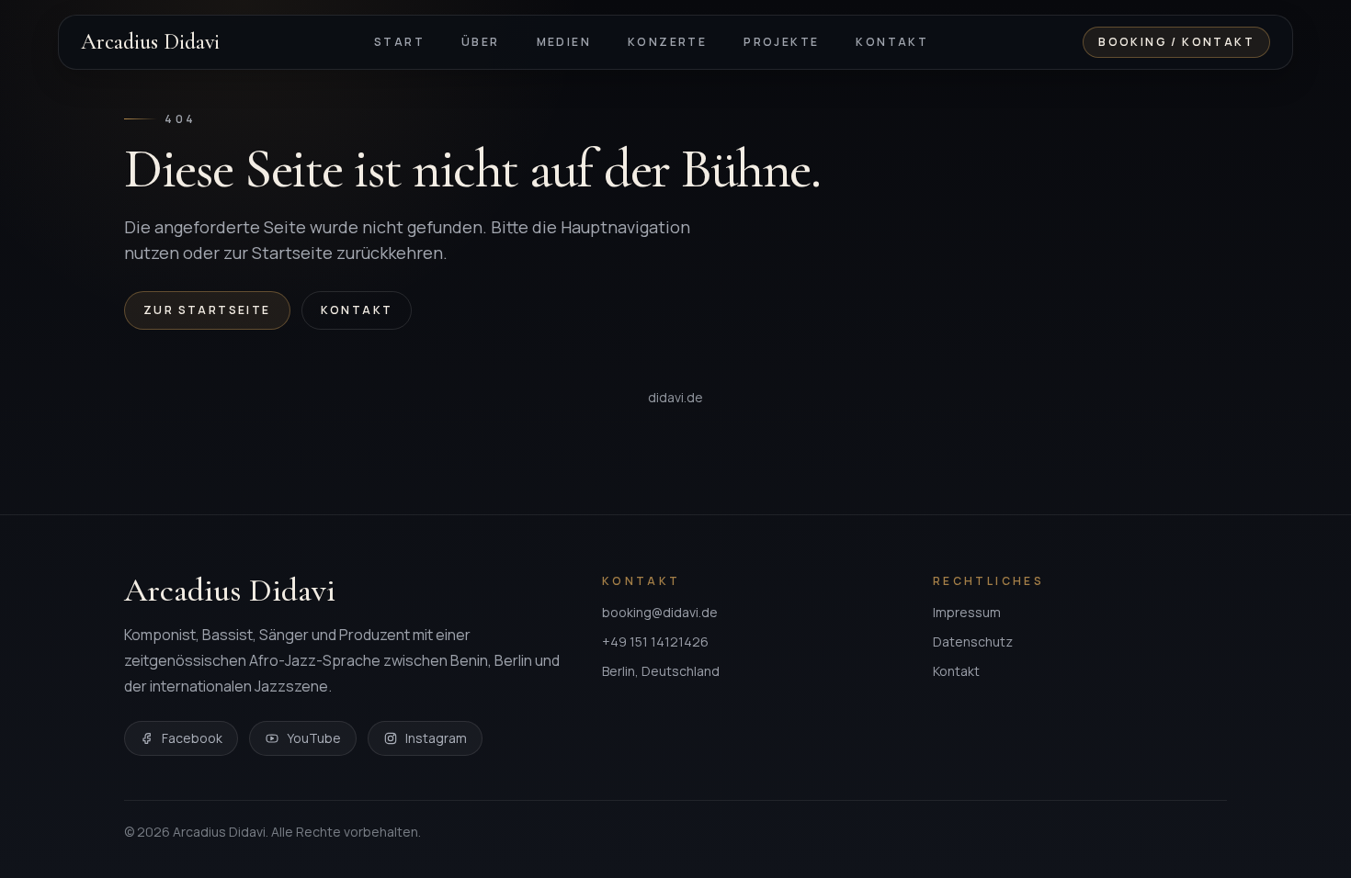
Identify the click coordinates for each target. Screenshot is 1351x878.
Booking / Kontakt (1176, 42)
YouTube (314, 738)
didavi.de (675, 397)
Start (399, 42)
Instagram (436, 738)
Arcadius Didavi (150, 42)
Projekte (781, 42)
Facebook (192, 738)
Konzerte (667, 42)
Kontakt (892, 42)
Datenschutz (973, 641)
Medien (564, 42)
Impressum (967, 612)
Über (480, 42)
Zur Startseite (207, 310)
